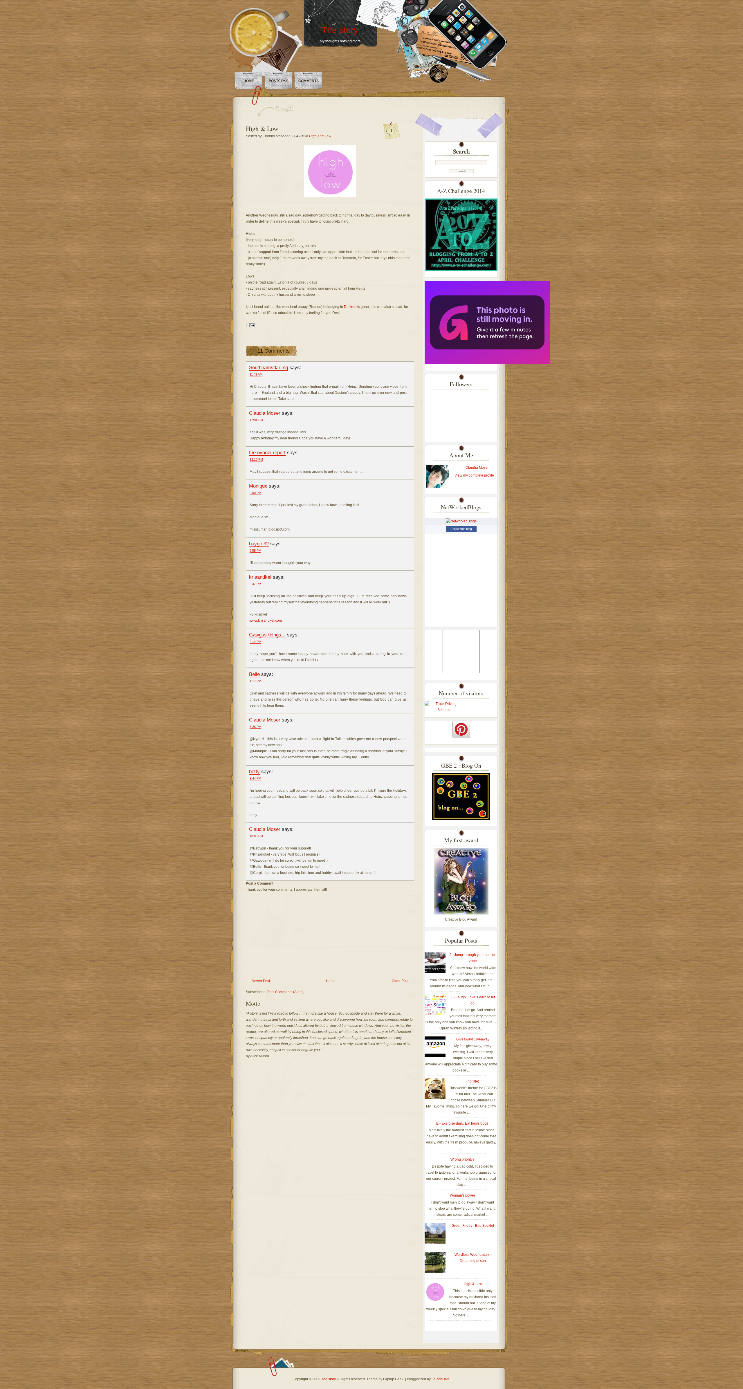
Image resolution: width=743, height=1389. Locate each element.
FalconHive (441, 1379)
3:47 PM (255, 584)
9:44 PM (255, 778)
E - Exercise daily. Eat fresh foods (462, 1123)
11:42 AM (256, 374)
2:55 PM (255, 550)
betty (254, 771)
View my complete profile (474, 475)
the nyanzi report (267, 452)
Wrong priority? (462, 1159)
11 (392, 130)
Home (249, 81)
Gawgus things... (267, 635)
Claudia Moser (264, 413)
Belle (254, 674)
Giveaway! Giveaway (472, 1039)
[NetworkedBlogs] (461, 521)
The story (340, 30)
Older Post (400, 981)
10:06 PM (256, 836)
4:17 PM (255, 681)
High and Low (320, 136)
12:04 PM (256, 420)
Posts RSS (278, 81)
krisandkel (260, 577)
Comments (308, 81)
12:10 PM (256, 459)
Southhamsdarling (268, 367)
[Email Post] (251, 325)
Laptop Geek (393, 1379)
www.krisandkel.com (266, 620)
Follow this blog (461, 529)
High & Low (262, 128)
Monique (258, 486)
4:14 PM (255, 641)
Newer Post (261, 981)
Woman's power (462, 1195)
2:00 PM (255, 493)
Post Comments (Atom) (285, 992)
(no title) (472, 1081)
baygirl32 (259, 543)
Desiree (350, 307)
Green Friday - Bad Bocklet (473, 1226)
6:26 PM (255, 726)
